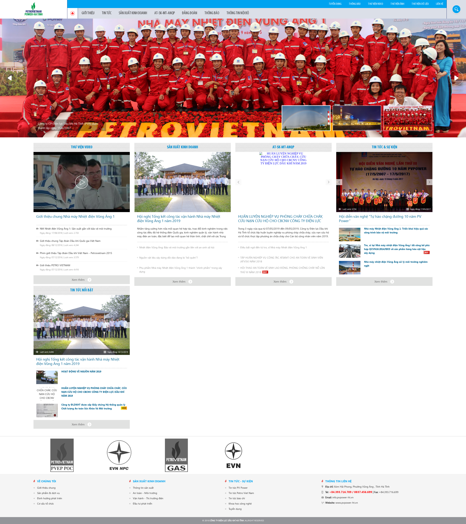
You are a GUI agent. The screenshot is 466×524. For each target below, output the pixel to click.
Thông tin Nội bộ (237, 13)
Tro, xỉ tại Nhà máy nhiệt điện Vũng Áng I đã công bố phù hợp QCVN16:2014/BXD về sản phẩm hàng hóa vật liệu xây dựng (397, 249)
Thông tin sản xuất (143, 487)
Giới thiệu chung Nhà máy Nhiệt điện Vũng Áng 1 (75, 216)
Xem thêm (78, 279)
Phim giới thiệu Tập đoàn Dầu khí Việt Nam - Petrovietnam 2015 (76, 253)
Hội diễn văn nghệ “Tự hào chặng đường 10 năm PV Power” (380, 218)
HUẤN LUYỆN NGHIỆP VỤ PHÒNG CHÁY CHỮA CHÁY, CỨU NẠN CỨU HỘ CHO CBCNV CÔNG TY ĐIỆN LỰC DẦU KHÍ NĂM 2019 (280, 218)
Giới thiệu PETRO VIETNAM (55, 265)
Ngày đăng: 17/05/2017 (420, 209)
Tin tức (106, 13)
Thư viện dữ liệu (420, 3)
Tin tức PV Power (238, 487)
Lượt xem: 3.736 (349, 209)
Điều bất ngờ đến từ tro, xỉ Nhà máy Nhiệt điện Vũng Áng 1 (273, 247)
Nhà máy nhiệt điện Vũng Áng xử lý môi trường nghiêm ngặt (396, 263)
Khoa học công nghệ (240, 503)
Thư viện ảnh (397, 3)
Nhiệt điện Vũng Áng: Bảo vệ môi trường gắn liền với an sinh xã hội (176, 247)
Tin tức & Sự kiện (384, 147)
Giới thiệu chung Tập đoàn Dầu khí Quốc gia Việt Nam (70, 241)
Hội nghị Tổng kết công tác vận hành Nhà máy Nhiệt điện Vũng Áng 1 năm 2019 (178, 218)
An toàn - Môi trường (145, 493)
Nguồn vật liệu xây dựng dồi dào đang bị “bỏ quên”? (168, 257)
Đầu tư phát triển (142, 503)
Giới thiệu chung (46, 487)
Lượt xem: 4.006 (47, 352)
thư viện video (81, 147)
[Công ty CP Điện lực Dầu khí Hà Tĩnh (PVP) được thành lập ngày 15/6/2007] (408, 118)
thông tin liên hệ (338, 481)
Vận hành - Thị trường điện (148, 498)
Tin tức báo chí (237, 498)
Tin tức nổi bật (81, 290)
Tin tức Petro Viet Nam (241, 493)
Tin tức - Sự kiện (241, 481)
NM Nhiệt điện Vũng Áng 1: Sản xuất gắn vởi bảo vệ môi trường (76, 228)
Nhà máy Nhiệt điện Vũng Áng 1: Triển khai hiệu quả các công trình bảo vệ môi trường (396, 230)
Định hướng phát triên (49, 498)
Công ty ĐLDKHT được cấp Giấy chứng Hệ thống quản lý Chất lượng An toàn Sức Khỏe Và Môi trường (93, 406)
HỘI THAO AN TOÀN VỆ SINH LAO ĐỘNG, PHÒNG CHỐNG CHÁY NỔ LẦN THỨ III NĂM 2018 (282, 269)
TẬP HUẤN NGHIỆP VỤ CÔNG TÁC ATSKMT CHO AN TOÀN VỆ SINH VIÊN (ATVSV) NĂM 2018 (281, 259)
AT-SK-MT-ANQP (164, 13)
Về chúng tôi (46, 481)
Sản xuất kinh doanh (133, 13)
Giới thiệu (88, 13)
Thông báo (211, 13)
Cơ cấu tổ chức (45, 503)
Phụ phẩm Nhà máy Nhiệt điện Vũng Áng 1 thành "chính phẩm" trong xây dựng (180, 269)
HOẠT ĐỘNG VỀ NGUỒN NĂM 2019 (81, 371)
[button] (10, 78)
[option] (233, 78)
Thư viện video (375, 3)
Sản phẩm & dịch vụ (48, 493)
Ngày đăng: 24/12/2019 (117, 352)
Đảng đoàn (189, 13)
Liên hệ (439, 3)
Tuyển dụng (335, 3)
